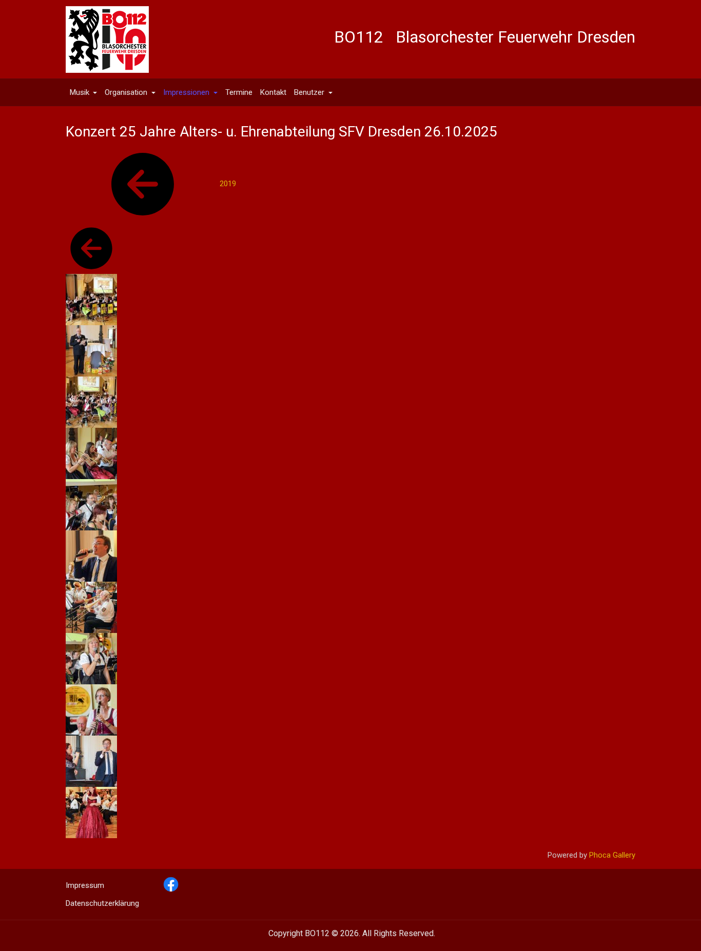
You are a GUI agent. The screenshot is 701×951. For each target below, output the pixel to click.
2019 (228, 183)
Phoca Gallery (612, 855)
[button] (83, 92)
